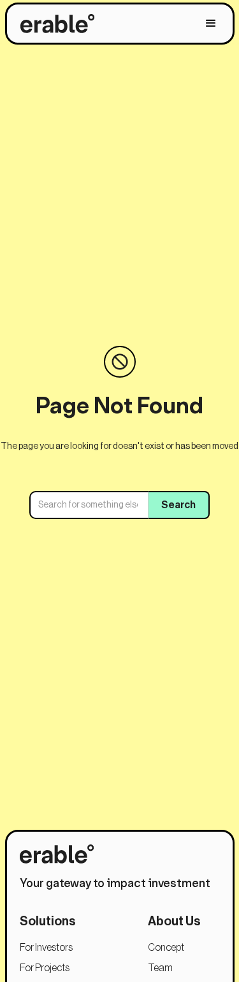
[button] (211, 23)
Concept (166, 948)
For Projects (44, 968)
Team (160, 968)
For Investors (46, 948)
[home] (54, 23)
